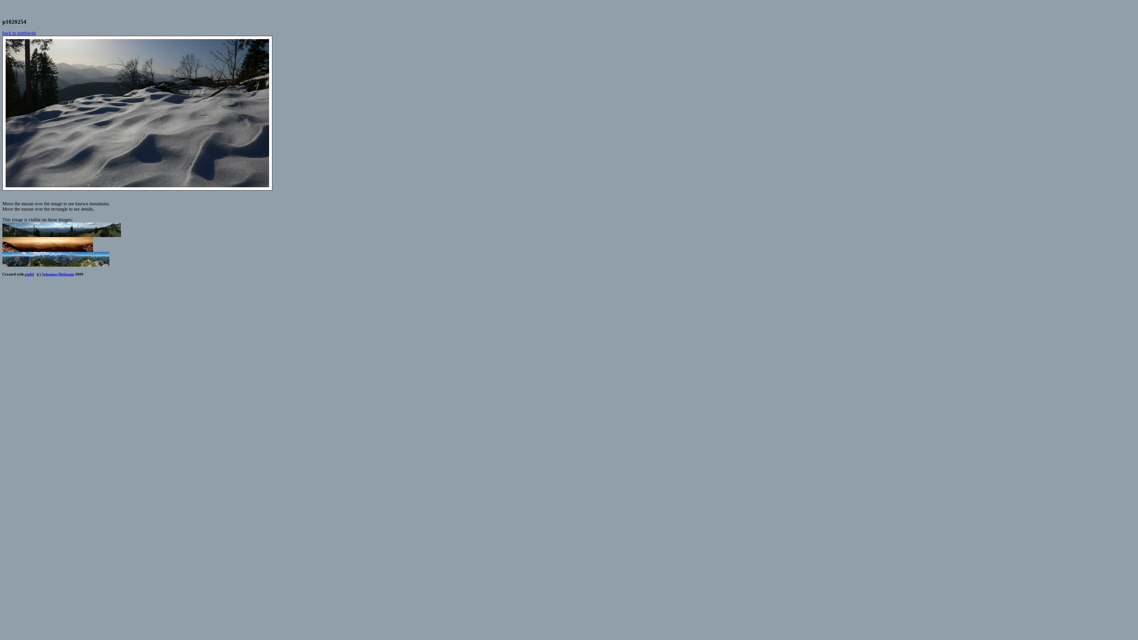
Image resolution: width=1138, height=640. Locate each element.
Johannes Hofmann (58, 274)
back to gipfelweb (19, 33)
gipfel (29, 274)
